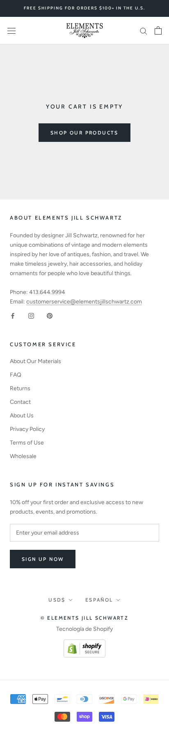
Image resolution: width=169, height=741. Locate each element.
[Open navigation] (11, 31)
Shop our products (84, 133)
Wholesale (23, 456)
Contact (20, 401)
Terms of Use (27, 442)
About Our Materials (35, 361)
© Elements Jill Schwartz (85, 618)
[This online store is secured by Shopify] (84, 644)
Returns (20, 388)
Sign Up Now (43, 559)
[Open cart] (158, 30)
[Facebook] (13, 315)
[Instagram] (31, 315)
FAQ (15, 374)
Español (99, 600)
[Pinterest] (50, 315)
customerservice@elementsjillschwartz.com (84, 301)
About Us (22, 415)
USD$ (57, 600)
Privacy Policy (27, 429)
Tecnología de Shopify (84, 628)
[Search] (143, 30)
